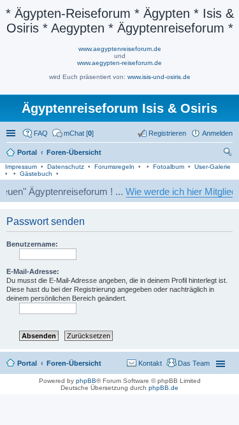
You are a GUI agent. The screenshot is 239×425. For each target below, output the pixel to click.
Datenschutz (65, 166)
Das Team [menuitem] (194, 363)
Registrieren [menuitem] (167, 133)
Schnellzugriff (12, 133)
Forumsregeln (114, 166)
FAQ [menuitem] (41, 133)
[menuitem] (73, 133)
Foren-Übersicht (74, 363)
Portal (27, 152)
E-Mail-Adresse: (32, 271)
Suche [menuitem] (229, 153)
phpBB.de (163, 387)
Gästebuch (36, 173)
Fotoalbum (168, 166)
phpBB (86, 380)
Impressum (21, 166)
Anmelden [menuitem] (217, 133)
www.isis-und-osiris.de (159, 76)
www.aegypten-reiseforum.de (119, 62)
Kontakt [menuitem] (150, 363)
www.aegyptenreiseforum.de (119, 48)
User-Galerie (212, 166)
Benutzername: (32, 244)
